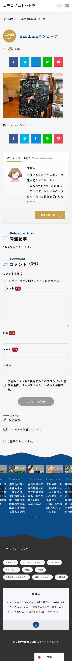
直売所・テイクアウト (57, 467)
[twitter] (24, 62)
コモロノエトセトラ (19, 6)
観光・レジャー (20, 467)
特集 (41, 569)
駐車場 (62, 577)
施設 (28, 569)
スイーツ (55, 562)
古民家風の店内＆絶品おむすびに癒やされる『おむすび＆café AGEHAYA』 (36, 494)
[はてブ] (36, 62)
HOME (11, 19)
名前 (6, 333)
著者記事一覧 (48, 214)
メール (7, 349)
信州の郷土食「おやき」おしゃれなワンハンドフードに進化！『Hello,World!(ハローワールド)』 (54, 498)
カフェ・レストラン (38, 467)
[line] (47, 62)
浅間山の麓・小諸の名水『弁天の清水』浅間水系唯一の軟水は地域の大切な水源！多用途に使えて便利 (17, 498)
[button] (2, 491)
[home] (36, 625)
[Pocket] (58, 62)
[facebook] (13, 62)
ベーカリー (12, 569)
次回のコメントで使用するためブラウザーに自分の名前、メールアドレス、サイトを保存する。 (37, 385)
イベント (11, 562)
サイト (7, 365)
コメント (9, 288)
